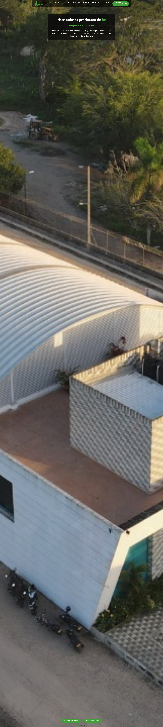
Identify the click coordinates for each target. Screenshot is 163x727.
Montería (57, 2)
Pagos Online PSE (89, 2)
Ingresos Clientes (103, 2)
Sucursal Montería (92, 720)
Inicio (49, 2)
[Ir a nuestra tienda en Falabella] (121, 3)
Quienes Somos (76, 2)
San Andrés (65, 2)
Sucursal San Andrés (71, 720)
